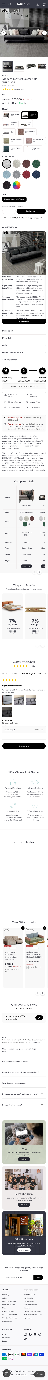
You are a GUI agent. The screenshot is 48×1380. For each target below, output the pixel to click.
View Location (24, 1250)
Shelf (37, 426)
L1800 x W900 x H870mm (14, 199)
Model (5, 109)
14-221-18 (6, 174)
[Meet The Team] (24, 1179)
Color (9, 157)
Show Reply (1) (10, 730)
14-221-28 (26, 174)
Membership (28, 1298)
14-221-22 (16, 174)
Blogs (4, 1308)
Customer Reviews (9, 1301)
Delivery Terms (29, 1301)
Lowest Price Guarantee (32, 1311)
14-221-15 (36, 163)
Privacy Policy (21, 1374)
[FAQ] (24, 1134)
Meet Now (24, 1204)
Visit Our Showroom (9, 1314)
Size (4, 194)
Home (4, 75)
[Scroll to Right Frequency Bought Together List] (42, 644)
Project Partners (8, 1311)
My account (28, 1318)
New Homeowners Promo (33, 1314)
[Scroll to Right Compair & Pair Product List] (39, 572)
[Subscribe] (38, 1277)
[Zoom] (24, 32)
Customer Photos (8, 1305)
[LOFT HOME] (24, 4)
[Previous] (3, 32)
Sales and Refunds (30, 1305)
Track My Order (29, 1295)
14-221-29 (36, 174)
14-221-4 (16, 163)
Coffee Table (18, 426)
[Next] (44, 32)
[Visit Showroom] (24, 1225)
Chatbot (36, 1042)
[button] (11, 720)
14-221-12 (26, 163)
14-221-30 (6, 185)
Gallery (4, 1298)
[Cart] (44, 4)
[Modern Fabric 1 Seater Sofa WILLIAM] (26, 495)
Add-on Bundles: (14, 424)
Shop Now (26, 566)
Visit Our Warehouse (9, 1318)
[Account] (38, 4)
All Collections (7, 1321)
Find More (24, 1159)
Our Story (5, 1295)
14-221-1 (6, 163)
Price (4, 95)
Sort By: (25, 673)
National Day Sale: (15, 418)
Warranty (27, 1308)
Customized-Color (16, 185)
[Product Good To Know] (24, 277)
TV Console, (28, 426)
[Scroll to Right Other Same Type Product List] (42, 993)
